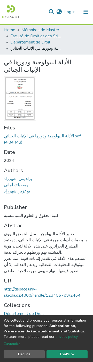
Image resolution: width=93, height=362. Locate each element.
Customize (12, 343)
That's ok (67, 354)
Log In (70, 12)
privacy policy (67, 336)
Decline (24, 354)
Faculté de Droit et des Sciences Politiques (36, 36)
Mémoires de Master (40, 30)
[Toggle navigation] (86, 12)
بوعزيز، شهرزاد (17, 191)
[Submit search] (51, 11)
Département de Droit (30, 42)
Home (9, 30)
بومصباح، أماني (16, 185)
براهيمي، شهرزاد (18, 179)
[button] (59, 12)
